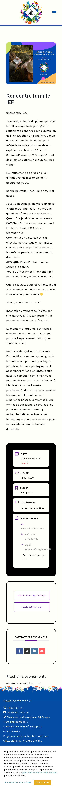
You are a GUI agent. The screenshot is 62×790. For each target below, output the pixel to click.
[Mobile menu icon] (54, 12)
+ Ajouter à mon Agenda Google (32, 595)
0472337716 (31, 538)
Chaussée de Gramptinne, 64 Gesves (28, 717)
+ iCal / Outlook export (32, 607)
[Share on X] (27, 651)
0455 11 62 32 (15, 707)
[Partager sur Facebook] (19, 651)
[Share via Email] (42, 651)
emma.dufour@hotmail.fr (38, 549)
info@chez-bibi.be (18, 712)
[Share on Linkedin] (34, 651)
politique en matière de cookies (39, 772)
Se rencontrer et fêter (32, 508)
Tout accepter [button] (42, 782)
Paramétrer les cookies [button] (18, 782)
